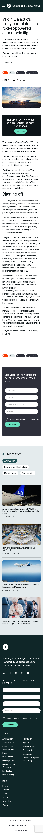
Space (12, 73)
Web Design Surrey (20, 830)
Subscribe (20, 131)
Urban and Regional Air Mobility (31, 759)
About (5, 797)
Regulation (27, 739)
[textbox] (19, 411)
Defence (6, 753)
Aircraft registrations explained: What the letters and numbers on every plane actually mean (20, 511)
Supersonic (20, 73)
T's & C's (31, 825)
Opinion (5, 789)
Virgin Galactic (32, 73)
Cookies (12, 825)
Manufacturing (8, 774)
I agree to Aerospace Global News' (24, 419)
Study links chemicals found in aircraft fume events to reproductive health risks (20, 622)
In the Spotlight (8, 760)
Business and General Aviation (9, 748)
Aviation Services (9, 742)
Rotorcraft (27, 750)
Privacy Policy (35, 419)
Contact (5, 805)
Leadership (7, 771)
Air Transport (7, 739)
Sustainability (28, 746)
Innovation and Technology (8, 765)
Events (5, 786)
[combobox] (21, 411)
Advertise (6, 801)
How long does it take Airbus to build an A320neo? (18, 549)
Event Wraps (7, 756)
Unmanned (27, 754)
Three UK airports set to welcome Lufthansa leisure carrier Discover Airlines (21, 586)
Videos (5, 793)
